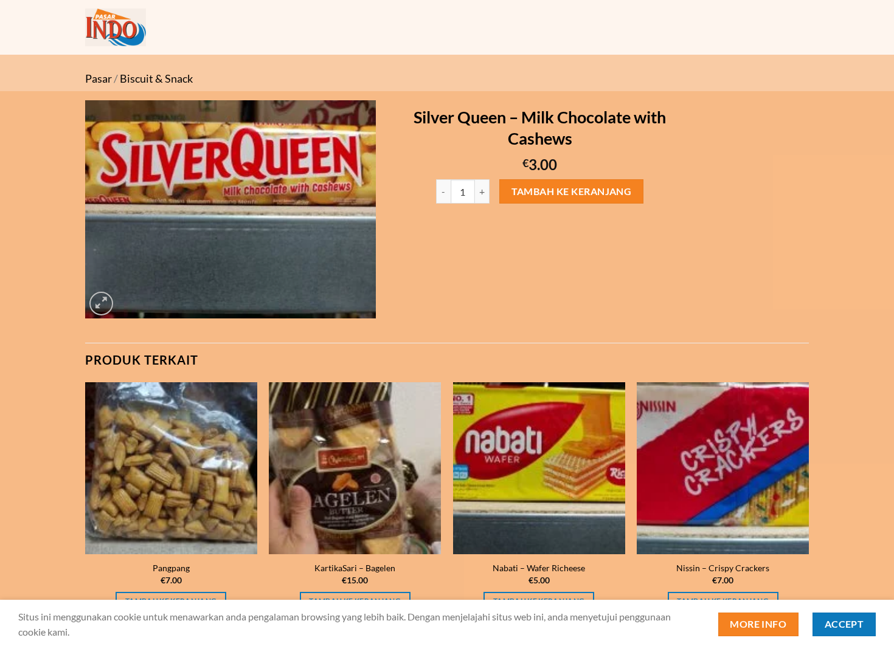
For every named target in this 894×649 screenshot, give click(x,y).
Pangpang (171, 568)
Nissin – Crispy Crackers (722, 568)
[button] (101, 303)
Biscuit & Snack (156, 78)
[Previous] (86, 507)
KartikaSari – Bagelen (354, 568)
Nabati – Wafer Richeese (539, 568)
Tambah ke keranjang (571, 191)
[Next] (808, 507)
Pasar (98, 78)
